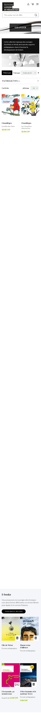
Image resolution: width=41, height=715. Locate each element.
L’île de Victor (7, 645)
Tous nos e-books (14, 611)
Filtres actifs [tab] (9, 81)
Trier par (16, 73)
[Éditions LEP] (10, 10)
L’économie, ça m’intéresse (8, 692)
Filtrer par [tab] (7, 73)
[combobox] (20, 15)
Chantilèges (7, 123)
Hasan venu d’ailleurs (25, 646)
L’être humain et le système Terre (28, 692)
